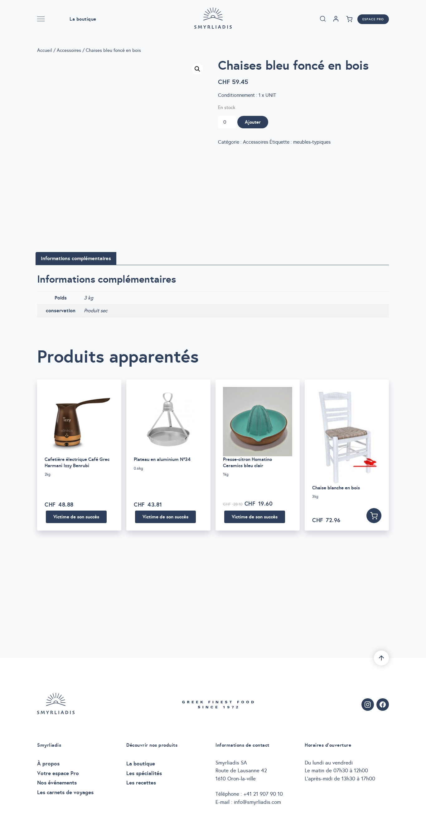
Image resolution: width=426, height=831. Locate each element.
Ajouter (253, 122)
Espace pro (373, 19)
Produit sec (96, 311)
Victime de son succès (76, 517)
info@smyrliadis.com (257, 802)
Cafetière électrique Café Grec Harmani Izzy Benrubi (77, 462)
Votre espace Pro (58, 773)
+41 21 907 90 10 (263, 794)
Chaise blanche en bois (336, 488)
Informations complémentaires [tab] (76, 258)
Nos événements (57, 782)
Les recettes (141, 782)
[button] (197, 69)
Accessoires (69, 50)
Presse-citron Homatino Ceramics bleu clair (247, 462)
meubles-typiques (312, 142)
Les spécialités (144, 773)
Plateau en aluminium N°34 (162, 459)
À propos (48, 763)
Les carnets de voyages (65, 792)
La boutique (83, 19)
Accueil (44, 50)
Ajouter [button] (373, 515)
